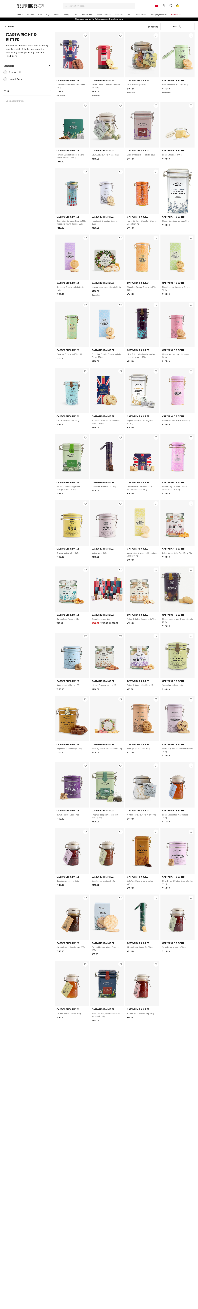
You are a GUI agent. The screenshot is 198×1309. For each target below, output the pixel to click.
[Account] (164, 6)
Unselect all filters (15, 100)
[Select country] (157, 6)
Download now (116, 19)
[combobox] (101, 5)
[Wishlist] (171, 6)
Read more (11, 55)
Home (11, 26)
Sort (175, 26)
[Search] (66, 6)
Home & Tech (17, 79)
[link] (72, 86)
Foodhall (15, 72)
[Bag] (178, 6)
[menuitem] (20, 14)
